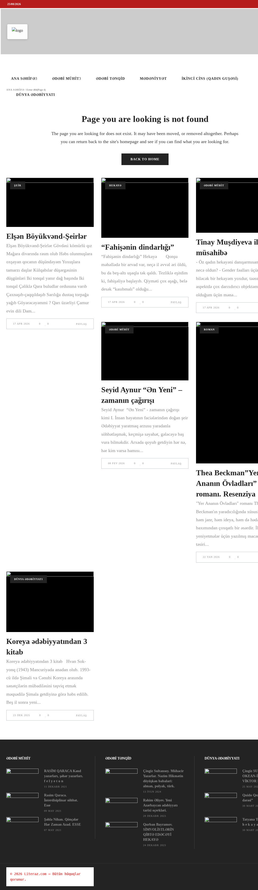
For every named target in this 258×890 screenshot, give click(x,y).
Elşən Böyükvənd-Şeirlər (46, 236)
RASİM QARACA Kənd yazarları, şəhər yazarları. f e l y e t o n (63, 776)
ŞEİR (17, 185)
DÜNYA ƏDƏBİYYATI (28, 579)
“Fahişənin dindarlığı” (137, 247)
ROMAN (209, 329)
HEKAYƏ (115, 185)
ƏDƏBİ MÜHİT (214, 185)
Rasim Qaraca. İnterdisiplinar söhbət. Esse (61, 800)
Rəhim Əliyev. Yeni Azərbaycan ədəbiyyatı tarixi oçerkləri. (160, 805)
